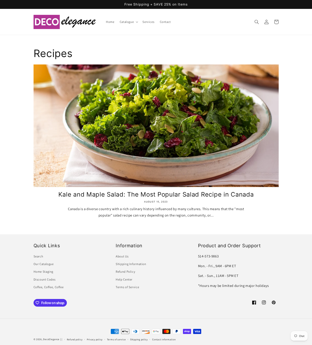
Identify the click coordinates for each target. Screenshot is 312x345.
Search (38, 256)
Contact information (164, 339)
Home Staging (43, 272)
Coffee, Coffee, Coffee (49, 287)
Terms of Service (127, 287)
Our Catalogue (44, 264)
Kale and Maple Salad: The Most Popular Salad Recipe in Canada (156, 194)
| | (61, 339)
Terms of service (116, 339)
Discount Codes (45, 279)
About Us (122, 256)
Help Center (124, 279)
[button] (128, 22)
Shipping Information (131, 264)
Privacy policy (95, 339)
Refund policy (75, 339)
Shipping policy (139, 339)
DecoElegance (51, 339)
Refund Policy (125, 272)
